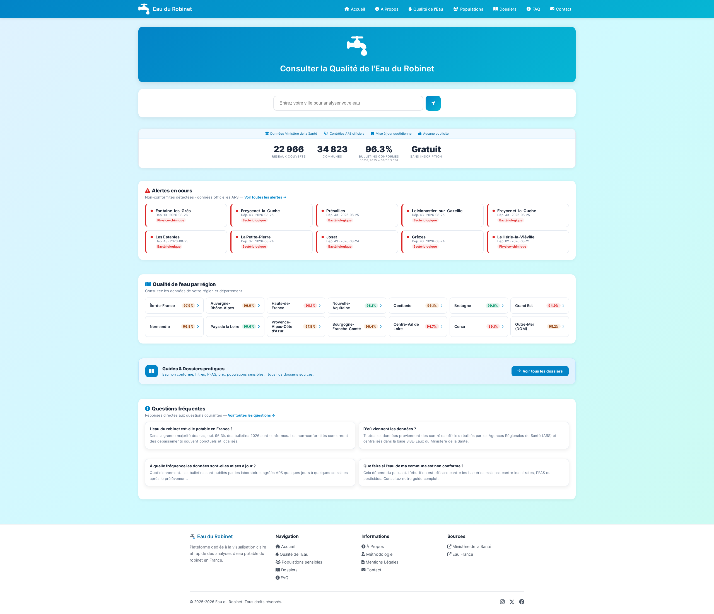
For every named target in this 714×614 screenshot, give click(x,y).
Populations (471, 9)
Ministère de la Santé (471, 546)
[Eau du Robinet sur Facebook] (521, 601)
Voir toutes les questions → (251, 415)
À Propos (390, 9)
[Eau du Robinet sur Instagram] (502, 601)
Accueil (358, 9)
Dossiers (508, 9)
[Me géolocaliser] (433, 103)
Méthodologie (378, 554)
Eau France (462, 554)
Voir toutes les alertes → (265, 197)
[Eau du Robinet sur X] (512, 601)
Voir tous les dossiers (543, 371)
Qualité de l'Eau (428, 9)
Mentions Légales (382, 562)
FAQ (536, 9)
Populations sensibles (301, 562)
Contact (563, 9)
